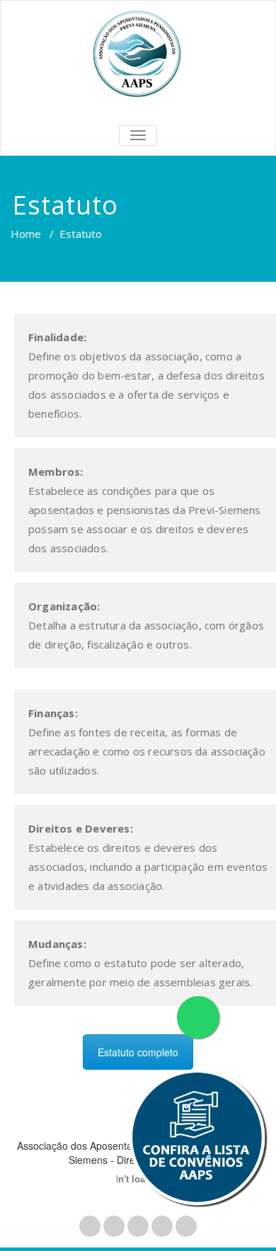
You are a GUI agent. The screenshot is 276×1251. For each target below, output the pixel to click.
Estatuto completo (138, 1052)
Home (26, 234)
